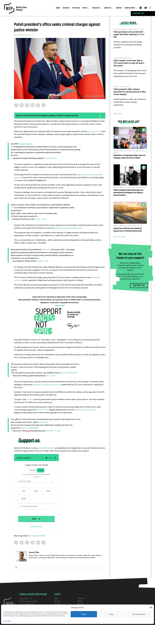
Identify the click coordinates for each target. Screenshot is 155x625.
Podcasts (96, 8)
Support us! (138, 13)
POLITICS (57, 601)
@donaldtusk (43, 422)
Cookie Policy (7, 621)
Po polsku (76, 8)
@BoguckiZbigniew (25, 144)
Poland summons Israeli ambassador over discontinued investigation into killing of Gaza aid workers (128, 192)
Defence (116, 86)
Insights (66, 8)
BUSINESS (81, 604)
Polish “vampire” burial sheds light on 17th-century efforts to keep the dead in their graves (129, 63)
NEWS (56, 598)
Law (26, 35)
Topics (85, 8)
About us (107, 8)
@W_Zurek (46, 249)
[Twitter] (16, 567)
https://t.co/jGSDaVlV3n (68, 373)
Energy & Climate (127, 29)
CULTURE (57, 604)
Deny (111, 614)
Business (117, 29)
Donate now (60, 305)
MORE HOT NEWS (119, 237)
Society (116, 152)
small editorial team (46, 448)
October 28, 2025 (50, 158)
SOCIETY (80, 601)
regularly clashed (95, 131)
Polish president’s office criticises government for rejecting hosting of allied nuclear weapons (130, 91)
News (58, 8)
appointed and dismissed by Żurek (68, 228)
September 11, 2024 (53, 431)
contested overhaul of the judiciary (47, 384)
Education (117, 58)
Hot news (128, 150)
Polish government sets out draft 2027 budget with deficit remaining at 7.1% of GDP (129, 34)
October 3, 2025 (40, 219)
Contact (119, 8)
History (125, 58)
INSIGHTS (81, 598)
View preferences (138, 614)
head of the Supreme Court (85, 410)
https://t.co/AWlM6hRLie (29, 428)
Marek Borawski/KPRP (36, 536)
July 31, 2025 (50, 375)
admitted (30, 399)
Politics (31, 35)
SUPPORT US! (139, 285)
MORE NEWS (118, 114)
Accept (83, 614)
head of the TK (43, 410)
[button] (151, 607)
